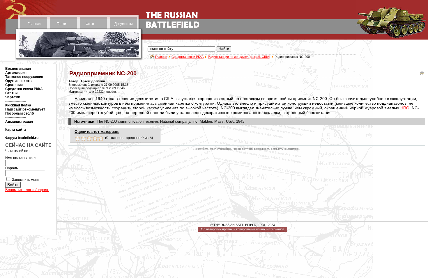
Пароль (11, 168)
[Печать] (422, 74)
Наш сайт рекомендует (25, 109)
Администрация (19, 122)
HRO (404, 108)
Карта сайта (15, 130)
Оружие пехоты (18, 81)
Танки (61, 24)
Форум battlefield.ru (21, 138)
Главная (34, 24)
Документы (123, 24)
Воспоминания (18, 69)
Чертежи (12, 97)
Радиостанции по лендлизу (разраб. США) (239, 56)
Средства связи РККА (187, 56)
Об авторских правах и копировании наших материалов (242, 229)
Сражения (14, 85)
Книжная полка (18, 105)
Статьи (11, 93)
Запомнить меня (25, 180)
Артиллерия (15, 73)
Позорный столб (19, 113)
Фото (90, 24)
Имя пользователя (20, 158)
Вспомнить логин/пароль (27, 190)
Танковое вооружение (24, 77)
